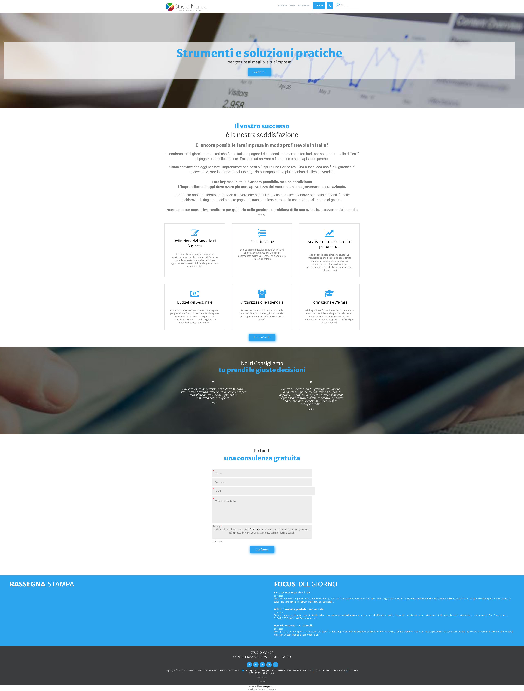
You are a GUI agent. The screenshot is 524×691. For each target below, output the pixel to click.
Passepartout (268, 686)
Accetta (218, 541)
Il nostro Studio (262, 337)
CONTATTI (319, 5)
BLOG (292, 5)
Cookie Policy (262, 677)
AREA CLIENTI (303, 5)
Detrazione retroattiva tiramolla (293, 625)
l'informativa (256, 529)
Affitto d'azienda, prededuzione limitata (299, 609)
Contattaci (259, 72)
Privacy (217, 526)
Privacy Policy (262, 681)
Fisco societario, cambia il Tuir (292, 592)
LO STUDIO (282, 5)
